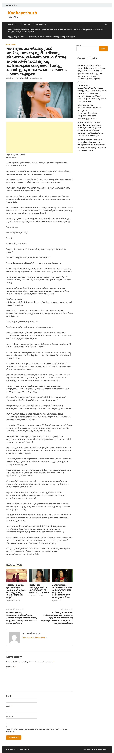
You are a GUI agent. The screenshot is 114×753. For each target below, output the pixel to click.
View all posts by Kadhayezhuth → (35, 638)
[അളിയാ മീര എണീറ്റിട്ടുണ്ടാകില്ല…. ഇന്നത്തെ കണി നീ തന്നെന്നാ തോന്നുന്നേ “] (39, 582)
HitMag (104, 750)
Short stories (11, 44)
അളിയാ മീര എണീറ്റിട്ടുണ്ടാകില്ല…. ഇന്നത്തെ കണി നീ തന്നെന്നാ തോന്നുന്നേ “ (39, 588)
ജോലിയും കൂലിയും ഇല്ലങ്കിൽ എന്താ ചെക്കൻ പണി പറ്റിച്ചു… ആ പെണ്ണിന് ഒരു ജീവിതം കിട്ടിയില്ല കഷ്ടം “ (16, 591)
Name (9, 696)
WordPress (95, 750)
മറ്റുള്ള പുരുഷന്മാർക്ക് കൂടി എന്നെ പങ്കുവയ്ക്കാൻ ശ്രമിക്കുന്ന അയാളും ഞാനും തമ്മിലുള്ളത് (41, 36)
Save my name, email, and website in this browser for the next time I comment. (37, 731)
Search (79, 45)
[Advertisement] (39, 137)
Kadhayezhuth (22, 13)
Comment (11, 666)
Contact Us (25, 24)
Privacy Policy (39, 24)
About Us (12, 24)
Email (9, 706)
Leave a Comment (36, 78)
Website (9, 716)
